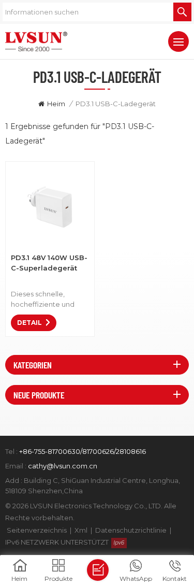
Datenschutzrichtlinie (131, 530)
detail (29, 322)
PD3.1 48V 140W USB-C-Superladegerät (49, 262)
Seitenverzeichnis (37, 530)
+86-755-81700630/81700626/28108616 (82, 451)
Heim (56, 103)
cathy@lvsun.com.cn (62, 466)
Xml (80, 530)
